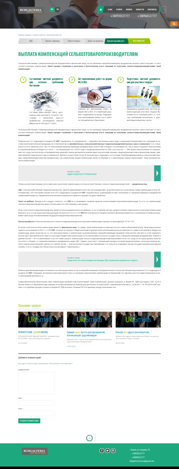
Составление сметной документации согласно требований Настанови (46, 82)
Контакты (152, 10)
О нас (110, 10)
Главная (102, 10)
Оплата (129, 10)
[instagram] (113, 450)
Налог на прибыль (96, 41)
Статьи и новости (39, 35)
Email (21, 409)
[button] (174, 23)
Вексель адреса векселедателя (132, 332)
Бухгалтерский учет (54, 35)
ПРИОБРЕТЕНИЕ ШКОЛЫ (33, 332)
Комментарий (24, 370)
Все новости (138, 41)
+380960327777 (147, 16)
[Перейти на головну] (31, 10)
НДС (31, 41)
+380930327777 (120, 16)
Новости (140, 10)
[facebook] (101, 450)
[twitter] (107, 450)
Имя (20, 398)
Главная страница (24, 35)
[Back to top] (89, 438)
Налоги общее (74, 41)
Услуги (119, 10)
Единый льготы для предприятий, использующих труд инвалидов (86, 334)
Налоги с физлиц (52, 41)
